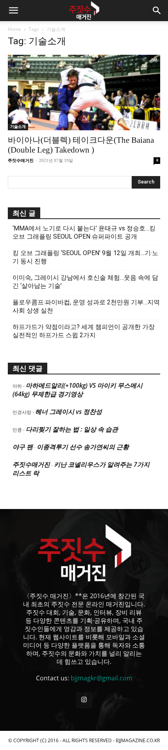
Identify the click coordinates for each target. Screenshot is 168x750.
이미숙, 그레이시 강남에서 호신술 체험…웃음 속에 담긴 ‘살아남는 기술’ (85, 282)
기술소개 (18, 126)
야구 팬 (23, 446)
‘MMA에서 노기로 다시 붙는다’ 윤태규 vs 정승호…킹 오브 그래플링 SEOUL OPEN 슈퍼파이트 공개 (84, 232)
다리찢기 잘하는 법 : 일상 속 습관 (72, 429)
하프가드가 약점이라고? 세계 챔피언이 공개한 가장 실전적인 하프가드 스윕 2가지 (84, 331)
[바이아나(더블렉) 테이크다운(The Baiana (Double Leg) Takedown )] (84, 92)
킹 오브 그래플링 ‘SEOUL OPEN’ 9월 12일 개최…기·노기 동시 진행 (85, 257)
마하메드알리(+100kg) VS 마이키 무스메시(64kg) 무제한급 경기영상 (78, 389)
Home (14, 29)
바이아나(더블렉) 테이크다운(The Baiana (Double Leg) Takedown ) (81, 145)
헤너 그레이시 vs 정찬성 (68, 411)
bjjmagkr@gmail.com (101, 678)
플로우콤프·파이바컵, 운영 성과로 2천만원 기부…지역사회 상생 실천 (86, 306)
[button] (13, 10)
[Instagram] (84, 700)
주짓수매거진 (21, 160)
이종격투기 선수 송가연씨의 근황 (83, 446)
